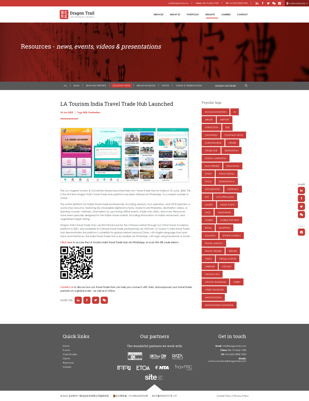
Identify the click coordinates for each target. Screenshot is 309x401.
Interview (233, 189)
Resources (68, 362)
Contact (242, 14)
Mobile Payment (229, 220)
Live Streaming (225, 197)
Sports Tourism (232, 235)
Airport (224, 119)
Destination (231, 150)
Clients (66, 358)
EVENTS (165, 85)
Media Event (227, 204)
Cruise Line (211, 150)
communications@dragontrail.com (227, 359)
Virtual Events (227, 258)
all (65, 85)
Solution (210, 235)
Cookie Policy (224, 395)
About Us (175, 14)
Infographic (212, 189)
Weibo (236, 282)
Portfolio (193, 14)
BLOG (76, 85)
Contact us (66, 287)
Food (208, 181)
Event (208, 173)
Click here (66, 242)
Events (66, 350)
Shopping (224, 227)
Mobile (209, 220)
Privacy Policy (241, 395)
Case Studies (70, 354)
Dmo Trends (212, 166)
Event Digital (226, 173)
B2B (227, 127)
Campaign (211, 135)
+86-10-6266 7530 (207, 3)
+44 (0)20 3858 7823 (237, 3)
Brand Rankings (146, 85)
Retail (208, 227)
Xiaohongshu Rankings (219, 305)
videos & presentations (189, 85)
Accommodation (215, 111)
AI (235, 111)
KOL (207, 197)
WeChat (226, 266)
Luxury (209, 204)
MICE (208, 212)
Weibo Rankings (214, 289)
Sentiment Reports (96, 85)
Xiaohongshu (213, 297)
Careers (226, 14)
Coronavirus (213, 142)
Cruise (232, 142)
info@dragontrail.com (178, 3)
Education (232, 166)
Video (208, 258)
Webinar (210, 266)
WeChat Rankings (215, 282)
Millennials (224, 212)
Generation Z (227, 181)
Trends (233, 251)
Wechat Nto (212, 274)
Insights (210, 14)
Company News (121, 85)
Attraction (211, 127)
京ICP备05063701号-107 (164, 395)
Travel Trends (213, 251)
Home (66, 345)
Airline (209, 119)
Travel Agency (214, 243)
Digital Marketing (215, 158)
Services (158, 14)
